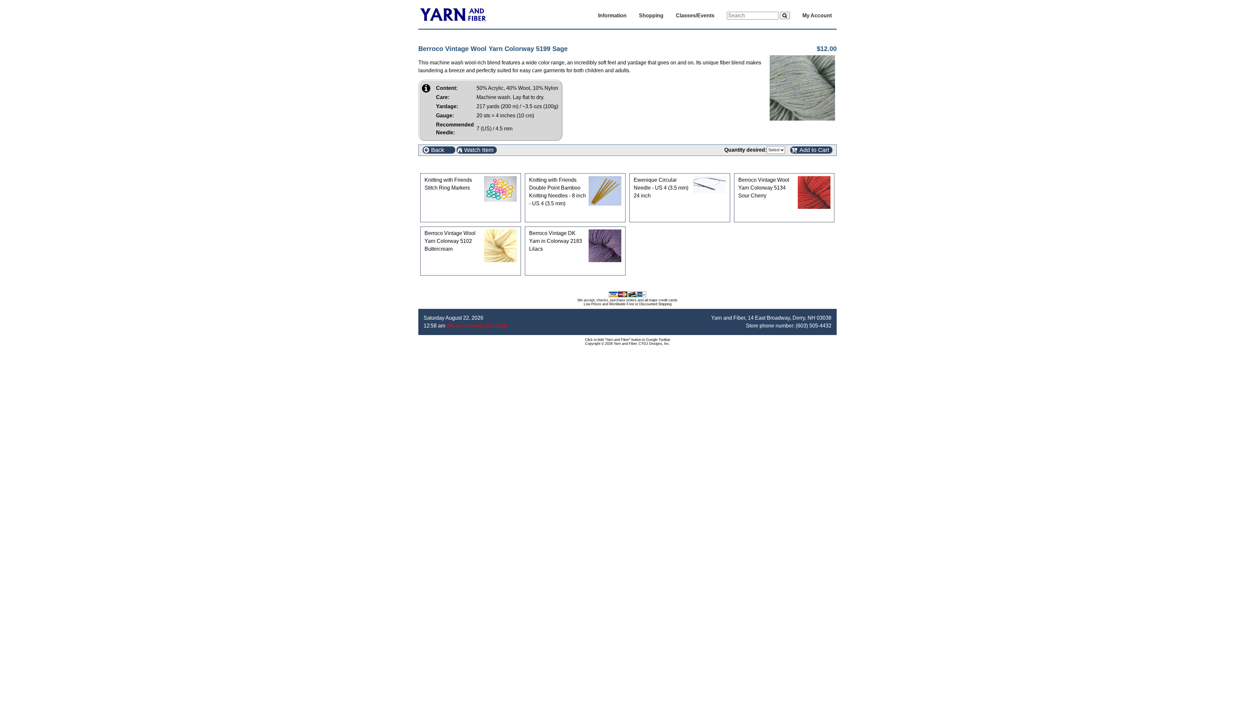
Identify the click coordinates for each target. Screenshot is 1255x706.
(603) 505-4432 (813, 325)
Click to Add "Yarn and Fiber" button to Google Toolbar (627, 340)
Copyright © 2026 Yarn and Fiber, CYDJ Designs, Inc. (627, 343)
